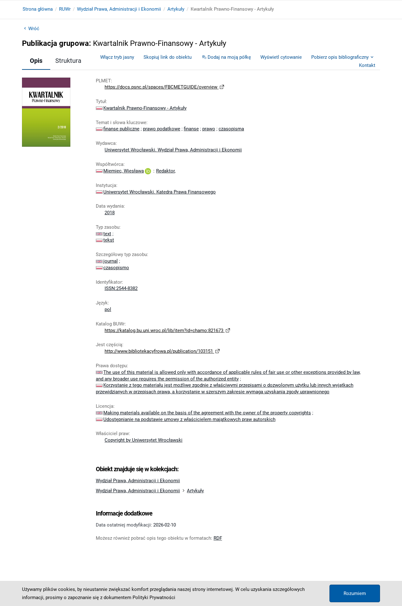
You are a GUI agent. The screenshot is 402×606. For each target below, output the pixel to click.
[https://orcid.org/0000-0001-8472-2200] (148, 171)
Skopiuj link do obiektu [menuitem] (168, 57)
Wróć (33, 28)
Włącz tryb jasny (117, 57)
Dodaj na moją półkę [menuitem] (229, 57)
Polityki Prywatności (154, 597)
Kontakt (367, 65)
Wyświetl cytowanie (281, 57)
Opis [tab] (36, 60)
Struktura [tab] (68, 60)
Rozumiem (355, 593)
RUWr (65, 9)
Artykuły (175, 9)
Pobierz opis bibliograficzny (340, 57)
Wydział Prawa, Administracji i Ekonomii (119, 9)
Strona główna (38, 9)
